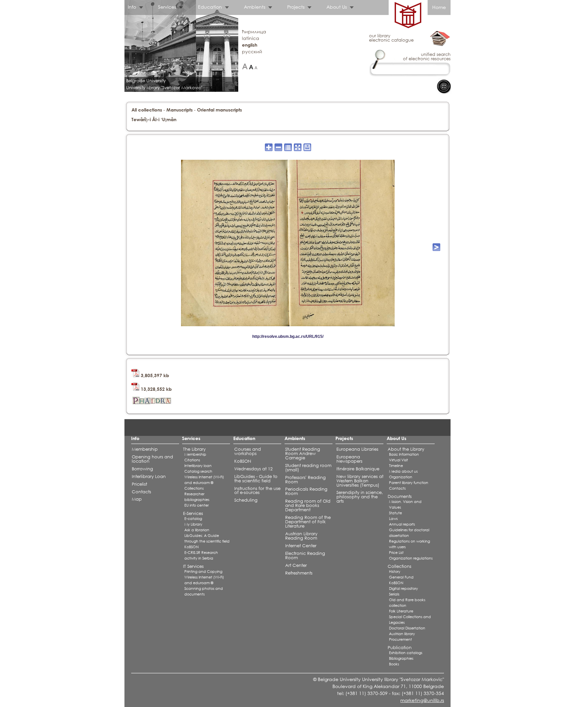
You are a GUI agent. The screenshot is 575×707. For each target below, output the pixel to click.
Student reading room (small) (308, 468)
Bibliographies (401, 658)
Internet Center (300, 546)
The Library (194, 449)
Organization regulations (411, 558)
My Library (193, 524)
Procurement (400, 639)
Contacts (141, 492)
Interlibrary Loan (149, 476)
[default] (251, 66)
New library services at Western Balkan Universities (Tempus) (359, 481)
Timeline (396, 465)
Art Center (296, 565)
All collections (146, 110)
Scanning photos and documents (203, 591)
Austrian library (402, 633)
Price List (396, 552)
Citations (192, 460)
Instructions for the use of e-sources (257, 491)
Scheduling (246, 500)
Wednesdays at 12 (253, 469)
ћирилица (254, 31)
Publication (400, 647)
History (394, 571)
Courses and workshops (247, 451)
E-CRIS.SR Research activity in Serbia (201, 555)
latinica (250, 38)
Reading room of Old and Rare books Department (307, 505)
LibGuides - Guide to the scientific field (256, 479)
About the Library (406, 449)
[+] (245, 66)
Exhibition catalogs (405, 652)
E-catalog (193, 518)
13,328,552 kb (155, 389)
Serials (394, 594)
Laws (393, 518)
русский (252, 51)
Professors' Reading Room (305, 480)
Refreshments (298, 573)
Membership (145, 449)
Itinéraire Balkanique (357, 469)
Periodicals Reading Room (306, 491)
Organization (400, 477)
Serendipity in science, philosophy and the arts (359, 497)
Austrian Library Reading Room (301, 536)
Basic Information (404, 454)
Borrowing (142, 469)
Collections (194, 488)
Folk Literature (401, 611)
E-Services (193, 513)
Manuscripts (179, 110)
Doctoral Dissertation (407, 628)
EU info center (196, 505)
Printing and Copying (203, 571)
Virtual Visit (398, 460)
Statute (395, 513)
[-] (256, 66)
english (249, 45)
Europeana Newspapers (349, 459)
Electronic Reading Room (305, 556)
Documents (400, 496)
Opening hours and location (152, 459)
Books (394, 664)
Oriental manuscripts (219, 110)
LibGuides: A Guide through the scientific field (207, 538)
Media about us (403, 471)
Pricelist (139, 484)
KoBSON (191, 547)
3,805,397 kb (154, 375)
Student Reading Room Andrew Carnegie (302, 453)
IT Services (193, 566)
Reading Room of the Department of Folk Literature (308, 522)
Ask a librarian (196, 530)
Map (137, 499)
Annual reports (402, 524)
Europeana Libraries (357, 449)
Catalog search (198, 471)
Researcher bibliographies (196, 496)
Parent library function (408, 482)
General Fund (401, 577)
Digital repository (403, 588)
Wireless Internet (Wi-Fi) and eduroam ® (204, 479)
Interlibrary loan (198, 465)
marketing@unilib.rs (422, 700)
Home (439, 7)
